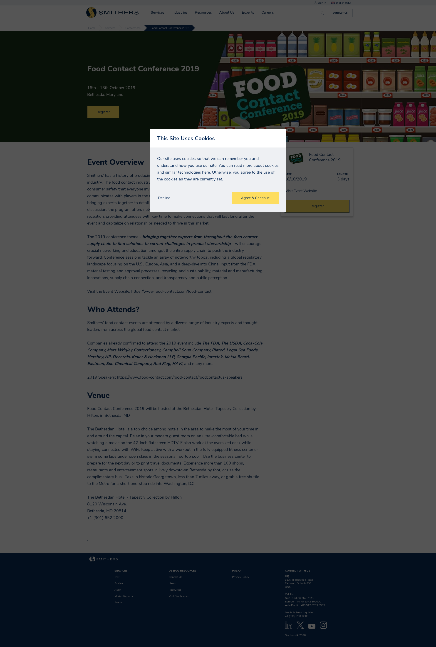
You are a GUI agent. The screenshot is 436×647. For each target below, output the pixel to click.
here (206, 172)
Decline (164, 198)
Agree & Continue (255, 197)
